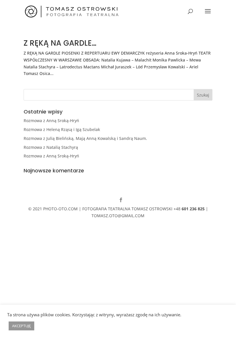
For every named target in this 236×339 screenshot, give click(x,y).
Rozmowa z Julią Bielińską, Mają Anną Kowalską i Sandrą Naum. (85, 138)
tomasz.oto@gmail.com (118, 215)
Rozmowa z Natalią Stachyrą (51, 147)
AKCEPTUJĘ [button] (21, 325)
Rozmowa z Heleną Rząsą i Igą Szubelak (62, 129)
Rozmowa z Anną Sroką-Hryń (51, 120)
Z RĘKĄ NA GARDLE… (60, 43)
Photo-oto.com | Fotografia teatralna (86, 208)
